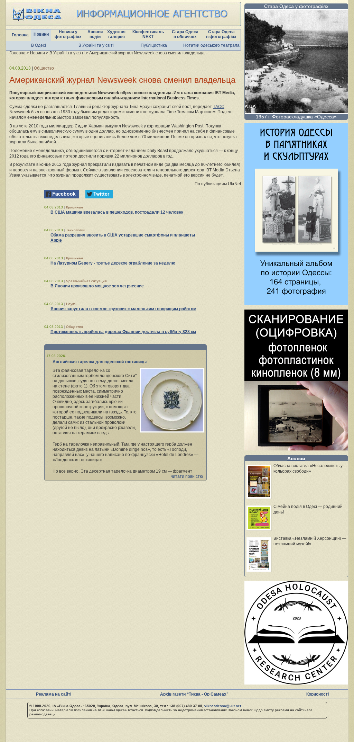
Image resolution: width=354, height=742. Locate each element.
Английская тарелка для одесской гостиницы (100, 361)
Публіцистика (154, 45)
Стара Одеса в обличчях (185, 34)
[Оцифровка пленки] (296, 449)
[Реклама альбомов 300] (296, 303)
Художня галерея (116, 34)
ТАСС (218, 106)
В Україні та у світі (96, 45)
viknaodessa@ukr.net (222, 706)
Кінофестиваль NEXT (148, 34)
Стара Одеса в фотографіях (221, 34)
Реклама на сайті (53, 694)
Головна (20, 35)
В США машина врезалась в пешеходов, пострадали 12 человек (116, 212)
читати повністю (187, 476)
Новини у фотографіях (68, 34)
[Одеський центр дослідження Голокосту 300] (296, 683)
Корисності (317, 694)
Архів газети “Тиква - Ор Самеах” (194, 694)
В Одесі (38, 45)
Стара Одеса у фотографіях (296, 6)
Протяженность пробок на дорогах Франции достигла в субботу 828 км (123, 331)
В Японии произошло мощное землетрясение (97, 286)
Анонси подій (95, 34)
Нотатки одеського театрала (211, 45)
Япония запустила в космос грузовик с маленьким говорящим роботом (123, 308)
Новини (41, 34)
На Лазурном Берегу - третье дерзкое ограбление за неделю (112, 263)
